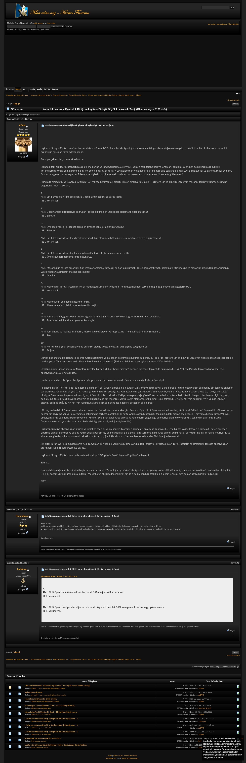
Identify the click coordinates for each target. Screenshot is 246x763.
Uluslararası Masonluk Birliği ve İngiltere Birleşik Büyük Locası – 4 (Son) (79, 125)
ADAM (22, 125)
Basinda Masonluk (40, 741)
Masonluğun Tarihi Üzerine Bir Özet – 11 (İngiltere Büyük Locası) (51, 712)
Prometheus (22, 516)
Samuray (202, 722)
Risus (33, 748)
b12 (32, 741)
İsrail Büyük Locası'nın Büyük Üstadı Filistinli (43, 739)
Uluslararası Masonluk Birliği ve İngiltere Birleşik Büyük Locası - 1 (51, 719)
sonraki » (236, 100)
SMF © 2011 (118, 755)
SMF (110, 755)
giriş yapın (38, 23)
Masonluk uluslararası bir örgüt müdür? (41, 699)
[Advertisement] (123, 60)
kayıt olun (51, 23)
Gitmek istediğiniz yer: (200, 667)
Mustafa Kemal (204, 708)
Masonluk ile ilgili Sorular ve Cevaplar (54, 688)
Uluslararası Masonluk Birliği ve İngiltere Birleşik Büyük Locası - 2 (51, 725)
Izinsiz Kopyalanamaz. (130, 758)
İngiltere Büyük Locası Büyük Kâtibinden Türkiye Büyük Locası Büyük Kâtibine (56, 745)
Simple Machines (130, 755)
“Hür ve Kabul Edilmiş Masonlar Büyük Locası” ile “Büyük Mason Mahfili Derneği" (58, 686)
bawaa (33, 688)
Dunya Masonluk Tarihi (43, 708)
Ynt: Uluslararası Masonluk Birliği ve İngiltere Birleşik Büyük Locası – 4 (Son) (82, 516)
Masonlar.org (111, 758)
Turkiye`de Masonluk (42, 747)
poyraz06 (34, 695)
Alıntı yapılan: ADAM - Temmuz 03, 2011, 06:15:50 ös (59, 576)
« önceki (230, 100)
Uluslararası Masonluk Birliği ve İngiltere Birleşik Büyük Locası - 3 (51, 732)
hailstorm (22, 569)
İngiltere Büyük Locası (34, 692)
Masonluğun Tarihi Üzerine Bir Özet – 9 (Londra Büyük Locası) (50, 706)
